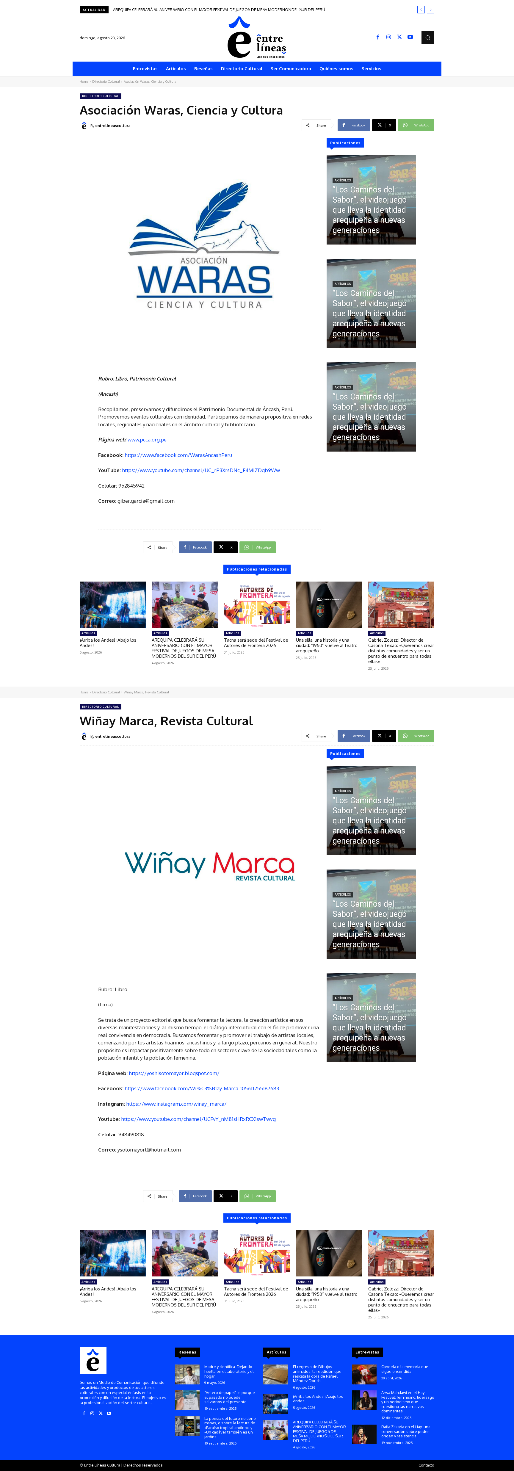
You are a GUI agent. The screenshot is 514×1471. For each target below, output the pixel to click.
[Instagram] (388, 37)
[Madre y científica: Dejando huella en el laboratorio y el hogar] (187, 1374)
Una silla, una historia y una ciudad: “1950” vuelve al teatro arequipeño (327, 645)
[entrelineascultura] (85, 125)
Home (84, 81)
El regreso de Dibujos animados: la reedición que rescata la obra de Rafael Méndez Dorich (317, 1373)
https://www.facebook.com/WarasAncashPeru (178, 455)
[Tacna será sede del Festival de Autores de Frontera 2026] (257, 605)
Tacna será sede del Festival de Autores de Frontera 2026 (164, 9)
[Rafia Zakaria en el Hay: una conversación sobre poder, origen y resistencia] (364, 1435)
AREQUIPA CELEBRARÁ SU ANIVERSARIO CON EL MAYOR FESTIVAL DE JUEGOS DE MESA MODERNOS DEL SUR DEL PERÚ (184, 648)
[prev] (421, 9)
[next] (430, 9)
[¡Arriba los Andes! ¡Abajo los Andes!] (113, 605)
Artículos (343, 180)
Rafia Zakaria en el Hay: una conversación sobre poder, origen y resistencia (405, 1431)
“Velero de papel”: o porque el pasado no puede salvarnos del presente (229, 1397)
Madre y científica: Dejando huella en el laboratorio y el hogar (229, 1371)
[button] (427, 37)
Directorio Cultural (106, 81)
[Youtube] (410, 37)
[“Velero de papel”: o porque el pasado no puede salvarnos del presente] (187, 1400)
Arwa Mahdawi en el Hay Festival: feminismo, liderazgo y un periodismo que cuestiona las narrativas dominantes (407, 1401)
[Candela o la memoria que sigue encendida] (364, 1374)
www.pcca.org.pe (147, 439)
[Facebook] (378, 37)
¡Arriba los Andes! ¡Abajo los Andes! (108, 642)
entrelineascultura (113, 125)
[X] (399, 37)
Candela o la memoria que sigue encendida (404, 1369)
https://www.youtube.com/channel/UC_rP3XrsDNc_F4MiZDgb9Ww (201, 470)
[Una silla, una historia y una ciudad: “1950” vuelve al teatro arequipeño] (329, 605)
